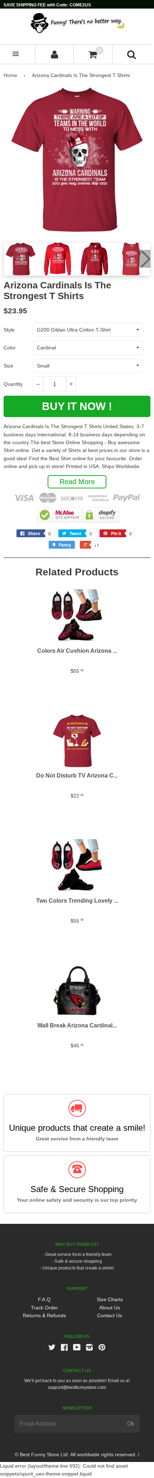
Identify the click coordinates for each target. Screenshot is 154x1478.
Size (8, 366)
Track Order (44, 1307)
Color (10, 347)
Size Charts (110, 1299)
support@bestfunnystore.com (77, 1387)
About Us (109, 1307)
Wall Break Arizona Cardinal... (77, 1025)
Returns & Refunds (44, 1315)
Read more (77, 482)
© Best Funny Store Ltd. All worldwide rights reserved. (75, 1454)
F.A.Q (44, 1299)
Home (10, 75)
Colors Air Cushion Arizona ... (77, 651)
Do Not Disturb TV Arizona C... (77, 776)
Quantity (13, 384)
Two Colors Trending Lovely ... (77, 901)
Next (144, 259)
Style (9, 330)
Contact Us (109, 1315)
